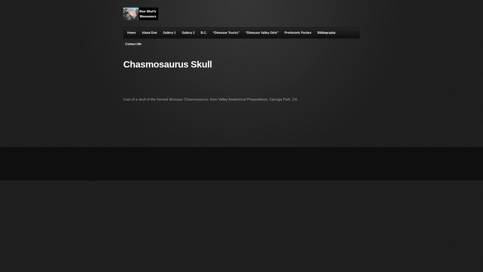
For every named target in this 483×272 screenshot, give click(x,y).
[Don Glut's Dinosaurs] (140, 19)
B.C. (204, 32)
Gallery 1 (169, 32)
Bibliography (326, 32)
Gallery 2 (188, 32)
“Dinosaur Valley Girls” (262, 32)
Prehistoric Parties (298, 32)
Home (131, 32)
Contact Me (133, 44)
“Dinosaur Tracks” (226, 32)
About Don (149, 32)
